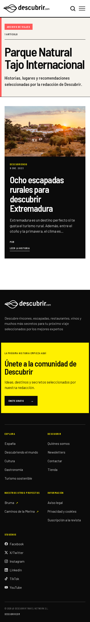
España (10, 443)
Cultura (10, 461)
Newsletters (56, 452)
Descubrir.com (12, 614)
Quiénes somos (59, 443)
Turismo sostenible (18, 478)
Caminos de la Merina (20, 511)
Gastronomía (14, 470)
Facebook (17, 544)
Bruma (9, 503)
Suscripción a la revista (64, 520)
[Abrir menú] (83, 8)
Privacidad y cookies (62, 511)
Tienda (52, 470)
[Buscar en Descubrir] (72, 8)
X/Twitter (16, 553)
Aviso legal (55, 503)
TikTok (14, 579)
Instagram (17, 561)
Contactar (55, 461)
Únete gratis (21, 400)
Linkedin (16, 570)
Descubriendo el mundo (21, 452)
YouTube (16, 587)
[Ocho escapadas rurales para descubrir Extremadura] (45, 182)
